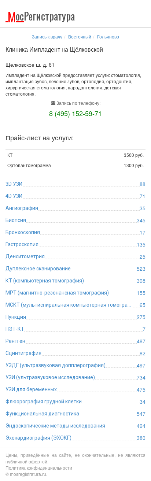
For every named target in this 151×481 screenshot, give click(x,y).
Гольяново (108, 36)
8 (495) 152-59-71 (75, 113)
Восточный (79, 36)
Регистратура (41, 15)
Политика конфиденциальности (38, 468)
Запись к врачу (47, 36)
